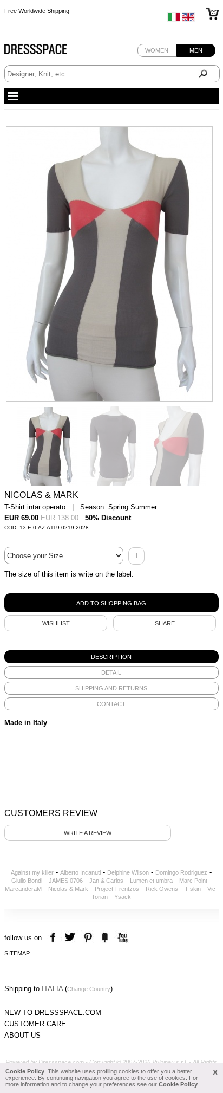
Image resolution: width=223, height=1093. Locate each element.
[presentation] (111, 656)
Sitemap (17, 953)
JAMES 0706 (66, 880)
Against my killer (32, 872)
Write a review (88, 833)
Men (195, 50)
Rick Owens (162, 888)
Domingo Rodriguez (181, 872)
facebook (54, 937)
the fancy (104, 937)
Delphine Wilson (128, 872)
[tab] (111, 656)
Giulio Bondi (26, 880)
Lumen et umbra (151, 880)
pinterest (88, 937)
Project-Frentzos (117, 888)
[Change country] (173, 19)
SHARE (165, 623)
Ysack (122, 897)
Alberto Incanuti (80, 872)
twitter (71, 937)
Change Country (88, 989)
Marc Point (193, 880)
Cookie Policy (24, 1071)
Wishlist (56, 623)
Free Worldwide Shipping (36, 6)
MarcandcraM (23, 888)
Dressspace (46, 52)
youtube (121, 937)
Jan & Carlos (106, 880)
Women (156, 50)
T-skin (193, 888)
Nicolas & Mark (68, 888)
